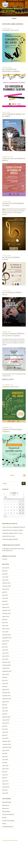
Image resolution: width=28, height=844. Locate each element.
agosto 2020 (5, 723)
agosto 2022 (5, 674)
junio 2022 (5, 680)
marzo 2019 (5, 738)
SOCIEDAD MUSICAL (7, 826)
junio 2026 (5, 574)
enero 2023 (5, 659)
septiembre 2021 (6, 698)
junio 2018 (5, 756)
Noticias (4, 817)
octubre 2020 (5, 720)
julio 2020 (4, 726)
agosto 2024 (5, 616)
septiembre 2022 (6, 671)
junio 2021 (4, 708)
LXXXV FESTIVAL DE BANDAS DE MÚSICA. (13, 527)
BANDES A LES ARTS (8, 379)
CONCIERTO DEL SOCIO (10, 387)
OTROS (4, 823)
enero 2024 (5, 631)
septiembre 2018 (6, 747)
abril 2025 (4, 601)
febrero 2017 (5, 784)
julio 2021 (4, 704)
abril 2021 (4, 714)
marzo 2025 (5, 604)
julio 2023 (4, 644)
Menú (14, 18)
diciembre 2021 (6, 692)
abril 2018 (4, 762)
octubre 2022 (5, 668)
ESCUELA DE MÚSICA (8, 814)
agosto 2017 (5, 768)
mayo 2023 (5, 650)
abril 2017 (4, 777)
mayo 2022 (5, 683)
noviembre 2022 (6, 665)
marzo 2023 (5, 653)
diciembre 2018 (6, 741)
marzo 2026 (5, 580)
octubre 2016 (5, 787)
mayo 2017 (5, 775)
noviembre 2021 (6, 695)
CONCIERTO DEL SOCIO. (10, 30)
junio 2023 (5, 647)
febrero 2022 (5, 689)
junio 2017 (4, 771)
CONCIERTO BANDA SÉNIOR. (10, 539)
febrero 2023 (5, 656)
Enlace (4, 209)
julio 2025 (4, 592)
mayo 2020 (5, 732)
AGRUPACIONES (6, 802)
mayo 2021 (5, 711)
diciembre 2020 (6, 717)
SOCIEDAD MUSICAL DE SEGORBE (12, 10)
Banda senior (5, 808)
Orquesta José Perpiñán (8, 820)
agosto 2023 (5, 641)
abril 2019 (4, 735)
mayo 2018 (5, 759)
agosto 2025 (5, 589)
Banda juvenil (5, 805)
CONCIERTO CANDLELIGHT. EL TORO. (12, 533)
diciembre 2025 (6, 583)
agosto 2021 (5, 701)
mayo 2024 (5, 625)
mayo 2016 (5, 793)
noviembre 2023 (6, 634)
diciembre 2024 (6, 610)
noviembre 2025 (6, 586)
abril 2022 (4, 686)
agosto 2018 (5, 750)
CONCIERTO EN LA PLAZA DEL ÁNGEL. (12, 530)
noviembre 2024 (6, 613)
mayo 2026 (5, 577)
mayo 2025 (5, 598)
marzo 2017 (5, 781)
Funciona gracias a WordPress (9, 840)
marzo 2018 (5, 765)
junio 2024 (5, 622)
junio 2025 (5, 595)
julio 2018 (4, 753)
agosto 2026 (5, 567)
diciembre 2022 (6, 662)
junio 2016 (5, 790)
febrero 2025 (5, 607)
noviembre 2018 (6, 744)
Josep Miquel (5, 548)
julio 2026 (4, 571)
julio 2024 (4, 619)
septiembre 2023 (6, 637)
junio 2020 (5, 729)
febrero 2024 (5, 628)
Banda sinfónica (6, 811)
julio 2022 (4, 677)
